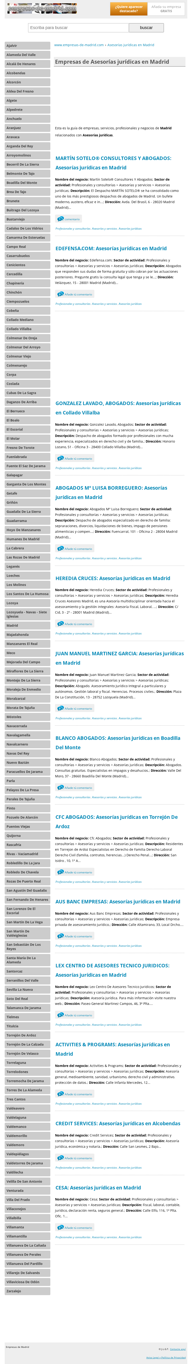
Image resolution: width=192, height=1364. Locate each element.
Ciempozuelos (18, 301)
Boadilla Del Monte (22, 182)
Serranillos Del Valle (22, 980)
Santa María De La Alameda (21, 960)
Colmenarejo (17, 365)
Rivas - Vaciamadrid (22, 854)
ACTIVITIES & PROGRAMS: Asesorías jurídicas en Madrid (112, 1049)
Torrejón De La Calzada (25, 1044)
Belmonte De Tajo (21, 173)
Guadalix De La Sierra (24, 511)
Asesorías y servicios (104, 229)
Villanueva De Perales (24, 1254)
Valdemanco (16, 1126)
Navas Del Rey (18, 753)
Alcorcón (14, 82)
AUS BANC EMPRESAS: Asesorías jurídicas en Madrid (117, 901)
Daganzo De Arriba (22, 402)
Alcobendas (16, 73)
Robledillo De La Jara (23, 863)
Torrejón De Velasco (23, 1053)
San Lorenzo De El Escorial (21, 910)
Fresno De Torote (20, 447)
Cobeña (13, 310)
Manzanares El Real (22, 643)
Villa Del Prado (18, 1199)
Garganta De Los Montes (26, 484)
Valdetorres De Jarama (25, 1163)
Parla (11, 781)
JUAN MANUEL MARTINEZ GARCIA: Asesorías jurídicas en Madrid (119, 658)
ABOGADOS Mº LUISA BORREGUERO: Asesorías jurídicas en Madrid (111, 492)
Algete (12, 100)
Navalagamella (18, 735)
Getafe (12, 493)
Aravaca (13, 137)
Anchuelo (14, 118)
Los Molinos (16, 584)
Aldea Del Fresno (20, 91)
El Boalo (13, 420)
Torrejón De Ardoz (21, 1035)
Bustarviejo (16, 219)
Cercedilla (14, 274)
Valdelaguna (16, 1117)
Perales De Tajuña (21, 799)
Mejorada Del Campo (23, 662)
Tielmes (13, 1017)
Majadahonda (18, 634)
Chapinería (15, 283)
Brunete (13, 201)
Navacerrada (17, 726)
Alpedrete (14, 109)
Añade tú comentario (75, 294)
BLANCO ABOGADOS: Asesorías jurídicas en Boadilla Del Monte (118, 743)
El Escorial (15, 429)
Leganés (13, 566)
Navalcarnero (17, 744)
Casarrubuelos (18, 255)
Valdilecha (15, 1172)
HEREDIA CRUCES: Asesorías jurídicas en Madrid (112, 578)
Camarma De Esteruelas (26, 237)
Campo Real (16, 246)
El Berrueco (16, 411)
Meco (11, 653)
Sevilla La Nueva (20, 989)
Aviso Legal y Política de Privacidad (166, 1357)
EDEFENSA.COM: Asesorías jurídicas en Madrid (111, 248)
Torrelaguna (16, 1062)
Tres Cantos (16, 1099)
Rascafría (14, 844)
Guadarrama (17, 520)
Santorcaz (14, 971)
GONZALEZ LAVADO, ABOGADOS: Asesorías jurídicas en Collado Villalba (118, 408)
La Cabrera (15, 548)
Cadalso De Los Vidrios (25, 228)
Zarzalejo (14, 1291)
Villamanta (15, 1227)
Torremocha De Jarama (25, 1081)
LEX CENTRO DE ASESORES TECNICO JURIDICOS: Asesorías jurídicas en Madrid (112, 970)
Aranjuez (14, 128)
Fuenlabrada (17, 457)
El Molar (13, 438)
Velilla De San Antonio (24, 1181)
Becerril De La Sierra (23, 164)
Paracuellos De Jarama (25, 771)
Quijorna (14, 835)
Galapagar (15, 475)
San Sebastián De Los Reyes (24, 946)
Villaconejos (16, 1209)
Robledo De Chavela (23, 872)
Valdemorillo (17, 1135)
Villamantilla (17, 1236)
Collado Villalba (19, 329)
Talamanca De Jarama (24, 1008)
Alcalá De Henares (21, 64)
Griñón (12, 502)
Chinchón (14, 292)
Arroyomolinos (19, 155)
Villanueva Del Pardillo (25, 1263)
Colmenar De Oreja (22, 338)
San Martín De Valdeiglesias (18, 933)
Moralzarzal (16, 698)
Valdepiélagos (18, 1154)
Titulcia (12, 1026)
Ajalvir (12, 45)
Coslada (13, 383)
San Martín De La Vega (25, 922)
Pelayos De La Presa (23, 790)
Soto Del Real (17, 998)
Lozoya (12, 603)
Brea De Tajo (16, 192)
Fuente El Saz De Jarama (26, 466)
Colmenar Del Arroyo (24, 347)
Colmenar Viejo (19, 356)
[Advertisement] (119, 95)
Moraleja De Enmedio (24, 689)
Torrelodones (17, 1072)
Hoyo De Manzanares (24, 530)
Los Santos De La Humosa (27, 594)
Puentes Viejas (18, 826)
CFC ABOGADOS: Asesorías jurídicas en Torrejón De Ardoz (116, 822)
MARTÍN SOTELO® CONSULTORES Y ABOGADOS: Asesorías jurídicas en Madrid (113, 163)
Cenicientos (16, 265)
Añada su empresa (166, 8)
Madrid (12, 625)
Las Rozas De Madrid (23, 557)
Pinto (11, 808)
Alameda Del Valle (21, 54)
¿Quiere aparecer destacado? (129, 8)
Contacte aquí (178, 1349)
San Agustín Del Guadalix (27, 890)
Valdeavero (16, 1108)
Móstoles (14, 717)
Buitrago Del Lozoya (23, 210)
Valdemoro (15, 1145)
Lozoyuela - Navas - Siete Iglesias (27, 614)
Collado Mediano (20, 319)
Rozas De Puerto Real (24, 881)
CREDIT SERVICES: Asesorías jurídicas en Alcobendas (117, 1123)
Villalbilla (14, 1218)
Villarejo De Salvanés (23, 1273)
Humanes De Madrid (23, 539)
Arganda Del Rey (20, 146)
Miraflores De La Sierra (25, 671)
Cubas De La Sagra (21, 393)
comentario (69, 219)
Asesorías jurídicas (130, 229)
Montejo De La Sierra (23, 680)
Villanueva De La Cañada (26, 1245)
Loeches (13, 575)
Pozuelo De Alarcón (22, 817)
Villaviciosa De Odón (23, 1282)
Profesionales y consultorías (72, 229)
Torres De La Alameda (24, 1090)
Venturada (15, 1190)
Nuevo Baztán (18, 762)
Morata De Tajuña (21, 707)
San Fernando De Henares (27, 899)
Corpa (11, 374)
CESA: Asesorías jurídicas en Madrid (98, 1187)
